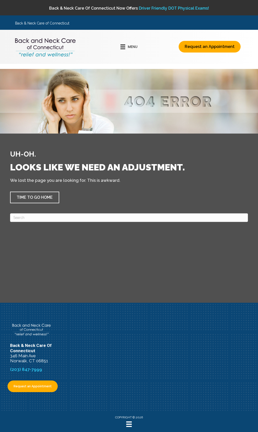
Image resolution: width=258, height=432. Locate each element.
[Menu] (129, 424)
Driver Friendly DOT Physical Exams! (174, 8)
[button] (34, 197)
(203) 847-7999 (26, 369)
